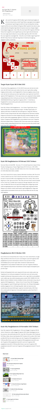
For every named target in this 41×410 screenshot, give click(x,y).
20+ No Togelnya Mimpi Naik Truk (16, 373)
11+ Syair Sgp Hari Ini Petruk (12, 399)
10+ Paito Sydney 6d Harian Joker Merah (20, 394)
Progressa (3, 408)
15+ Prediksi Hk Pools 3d (16, 378)
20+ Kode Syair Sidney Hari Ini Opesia (15, 363)
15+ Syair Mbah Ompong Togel (17, 358)
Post (3, 7)
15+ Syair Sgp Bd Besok (15, 368)
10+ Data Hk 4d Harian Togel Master (18, 384)
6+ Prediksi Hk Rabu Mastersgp (16, 389)
